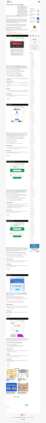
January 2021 (32, 115)
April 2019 (32, 148)
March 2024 (32, 57)
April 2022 (32, 92)
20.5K (30, 36)
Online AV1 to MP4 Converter (15, 33)
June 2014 (32, 237)
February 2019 (32, 151)
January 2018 (32, 171)
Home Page (8, 98)
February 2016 (32, 206)
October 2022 (32, 83)
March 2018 (32, 168)
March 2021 (32, 112)
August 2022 (32, 86)
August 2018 (32, 160)
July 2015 (32, 217)
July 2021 (32, 106)
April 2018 (32, 166)
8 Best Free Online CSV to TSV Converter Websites (22, 393)
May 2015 (32, 220)
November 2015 (33, 211)
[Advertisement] (26, 1)
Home (13, 417)
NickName (7, 398)
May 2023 (32, 72)
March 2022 (32, 94)
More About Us (34, 48)
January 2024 (32, 60)
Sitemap (32, 417)
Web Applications (8, 366)
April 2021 (32, 111)
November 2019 (33, 137)
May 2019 (32, 146)
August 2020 (32, 123)
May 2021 (32, 109)
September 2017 (33, 177)
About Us (28, 417)
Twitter (23, 419)
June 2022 (32, 89)
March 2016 (32, 205)
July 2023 (32, 69)
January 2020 (32, 134)
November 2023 (33, 63)
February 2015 (32, 225)
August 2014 (32, 234)
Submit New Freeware (18, 417)
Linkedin (24, 419)
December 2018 (33, 154)
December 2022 (33, 80)
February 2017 (32, 188)
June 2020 (32, 126)
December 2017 (33, 172)
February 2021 (32, 114)
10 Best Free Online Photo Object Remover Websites (10, 393)
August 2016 (32, 197)
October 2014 (32, 231)
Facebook (21, 419)
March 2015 (32, 223)
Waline (26, 411)
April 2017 (32, 185)
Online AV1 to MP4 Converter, (20, 32)
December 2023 (33, 61)
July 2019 (32, 143)
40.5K (33, 36)
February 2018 (32, 169)
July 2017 (32, 180)
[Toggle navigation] (39, 2)
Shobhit (19, 381)
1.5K (36, 36)
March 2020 (32, 131)
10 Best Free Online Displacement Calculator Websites (22, 379)
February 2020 (32, 132)
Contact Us (24, 417)
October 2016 (32, 194)
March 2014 (32, 242)
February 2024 (32, 58)
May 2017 (32, 183)
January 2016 (32, 208)
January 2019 (32, 152)
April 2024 (32, 55)
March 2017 (32, 186)
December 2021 (33, 98)
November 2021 (33, 100)
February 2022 (32, 95)
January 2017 (32, 189)
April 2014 (32, 240)
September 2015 (33, 214)
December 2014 (33, 228)
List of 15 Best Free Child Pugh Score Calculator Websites (10, 379)
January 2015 (32, 226)
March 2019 (32, 149)
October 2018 (32, 157)
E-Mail (18, 398)
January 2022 (32, 97)
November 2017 (33, 174)
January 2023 (32, 78)
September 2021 (33, 103)
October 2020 (32, 120)
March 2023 (32, 75)
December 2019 (33, 135)
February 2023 (32, 77)
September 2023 (33, 66)
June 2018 (32, 163)
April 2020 (32, 129)
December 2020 (33, 117)
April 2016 (32, 203)
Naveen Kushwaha (8, 381)
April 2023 (32, 74)
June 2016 (32, 200)
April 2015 (32, 222)
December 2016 (33, 191)
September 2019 (33, 140)
